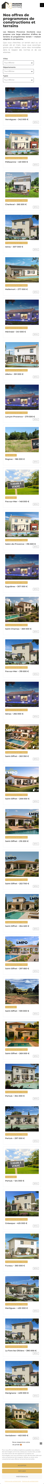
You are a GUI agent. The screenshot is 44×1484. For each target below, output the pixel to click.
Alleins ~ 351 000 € (14, 374)
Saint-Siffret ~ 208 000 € (17, 799)
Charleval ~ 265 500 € (16, 204)
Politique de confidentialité (13, 1481)
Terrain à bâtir (11, 455)
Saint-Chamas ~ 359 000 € (18, 629)
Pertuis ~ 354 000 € (15, 1096)
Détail (36, 122)
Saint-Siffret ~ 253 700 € (17, 883)
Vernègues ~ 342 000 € (16, 119)
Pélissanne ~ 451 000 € (16, 162)
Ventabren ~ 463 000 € (16, 1435)
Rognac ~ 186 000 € (15, 459)
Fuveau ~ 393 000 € (15, 1266)
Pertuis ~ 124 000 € (14, 1181)
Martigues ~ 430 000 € (16, 1308)
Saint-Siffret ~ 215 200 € (17, 841)
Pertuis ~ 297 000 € (15, 1138)
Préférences (22, 1477)
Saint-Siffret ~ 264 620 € (17, 926)
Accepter (22, 1465)
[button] (41, 1443)
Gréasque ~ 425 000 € (16, 1223)
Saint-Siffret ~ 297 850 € (17, 968)
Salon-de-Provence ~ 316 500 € (20, 544)
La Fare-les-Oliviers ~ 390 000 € (21, 1350)
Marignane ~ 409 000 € (17, 1393)
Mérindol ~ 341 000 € (15, 332)
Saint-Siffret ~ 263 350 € (17, 756)
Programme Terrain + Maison (16, 115)
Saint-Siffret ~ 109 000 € (17, 1011)
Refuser (22, 1471)
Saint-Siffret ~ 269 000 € (17, 1053)
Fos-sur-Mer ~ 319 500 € (17, 671)
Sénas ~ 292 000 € (14, 714)
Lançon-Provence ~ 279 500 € (20, 416)
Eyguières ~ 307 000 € (16, 586)
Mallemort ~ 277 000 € (16, 289)
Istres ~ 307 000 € (14, 247)
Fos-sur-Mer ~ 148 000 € (17, 501)
